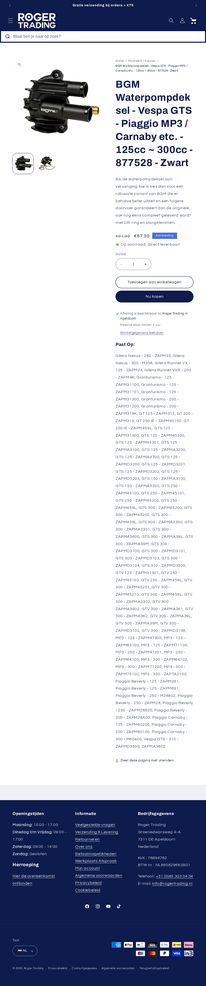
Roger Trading (34, 968)
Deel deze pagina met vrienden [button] (147, 760)
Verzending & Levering (96, 832)
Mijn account (87, 868)
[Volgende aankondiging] (196, 5)
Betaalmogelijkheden (95, 854)
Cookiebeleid (87, 890)
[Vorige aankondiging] (9, 5)
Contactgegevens (84, 968)
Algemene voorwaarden (98, 875)
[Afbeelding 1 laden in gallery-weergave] (23, 163)
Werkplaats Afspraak (96, 861)
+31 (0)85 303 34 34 (174, 876)
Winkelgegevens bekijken (142, 333)
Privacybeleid (88, 883)
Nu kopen (155, 296)
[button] (10, 20)
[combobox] (103, 36)
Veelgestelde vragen (95, 825)
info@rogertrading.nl (172, 883)
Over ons (83, 847)
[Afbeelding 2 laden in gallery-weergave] (46, 163)
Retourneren (87, 839)
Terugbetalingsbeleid (154, 968)
